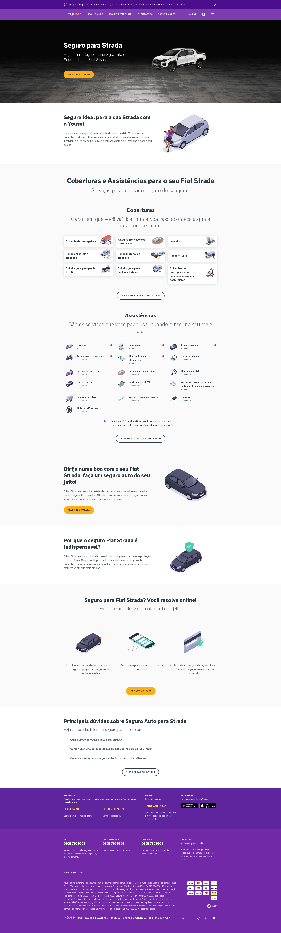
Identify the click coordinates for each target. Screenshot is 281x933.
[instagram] (183, 918)
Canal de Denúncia (134, 918)
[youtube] (214, 918)
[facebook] (191, 918)
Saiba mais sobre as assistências (140, 439)
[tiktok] (198, 918)
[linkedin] (206, 918)
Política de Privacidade (93, 918)
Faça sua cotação (79, 74)
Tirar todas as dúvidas (140, 772)
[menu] (212, 14)
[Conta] (203, 14)
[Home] (74, 14)
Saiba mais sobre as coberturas (140, 296)
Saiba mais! (179, 4)
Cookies (115, 918)
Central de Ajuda (159, 918)
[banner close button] (215, 4)
